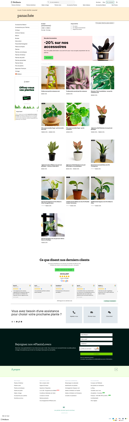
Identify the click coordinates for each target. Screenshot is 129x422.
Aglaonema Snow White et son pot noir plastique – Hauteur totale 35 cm (51, 165)
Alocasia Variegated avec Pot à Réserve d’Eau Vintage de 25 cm (51, 202)
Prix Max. (48, 30)
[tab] (64, 369)
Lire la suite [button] (58, 297)
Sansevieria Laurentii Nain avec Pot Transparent (100, 165)
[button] (48, 57)
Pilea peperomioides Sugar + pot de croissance (75, 128)
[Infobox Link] (74, 315)
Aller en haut (5, 416)
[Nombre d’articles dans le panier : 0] (116, 2)
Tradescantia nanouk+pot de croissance (76, 91)
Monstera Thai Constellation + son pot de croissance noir (101, 92)
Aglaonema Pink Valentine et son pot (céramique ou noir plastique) (75, 165)
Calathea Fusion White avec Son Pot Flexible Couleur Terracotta (77, 202)
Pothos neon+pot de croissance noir (50, 91)
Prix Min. (43, 30)
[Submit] (48, 2)
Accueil (19, 10)
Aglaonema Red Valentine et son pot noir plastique (101, 128)
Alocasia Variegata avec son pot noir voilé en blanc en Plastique (52, 239)
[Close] (37, 110)
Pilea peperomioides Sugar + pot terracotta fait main (52, 128)
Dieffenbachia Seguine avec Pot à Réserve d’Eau (102, 202)
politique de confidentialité (94, 359)
